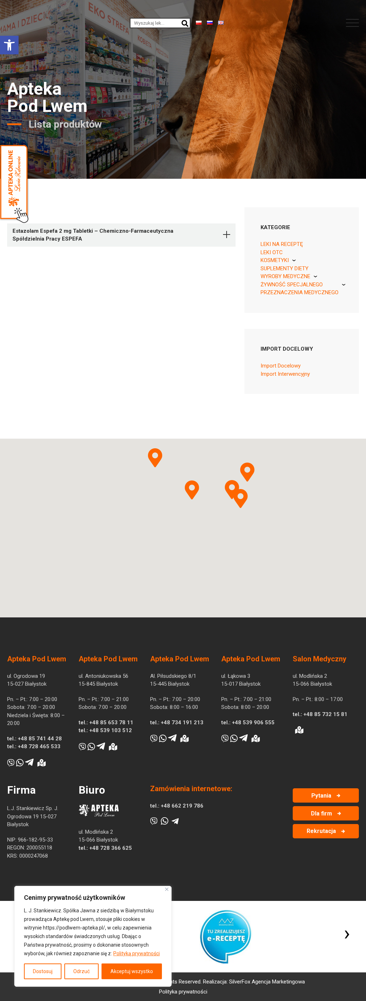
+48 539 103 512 (110, 730)
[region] (93, 936)
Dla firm (321, 813)
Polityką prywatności (136, 953)
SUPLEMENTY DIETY (284, 268)
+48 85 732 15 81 (325, 714)
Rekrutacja (321, 831)
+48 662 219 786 (182, 806)
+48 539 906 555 (253, 722)
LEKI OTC (272, 252)
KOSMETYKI (275, 260)
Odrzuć (81, 971)
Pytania (321, 795)
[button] (9, 45)
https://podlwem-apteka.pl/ (74, 928)
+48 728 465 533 (39, 746)
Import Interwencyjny (285, 374)
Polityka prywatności (183, 991)
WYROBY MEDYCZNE (285, 276)
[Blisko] (166, 889)
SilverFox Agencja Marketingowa (267, 981)
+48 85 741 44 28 (40, 738)
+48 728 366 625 (110, 848)
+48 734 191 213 (182, 722)
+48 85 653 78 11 (111, 722)
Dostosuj (43, 971)
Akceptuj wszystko (131, 971)
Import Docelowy (281, 366)
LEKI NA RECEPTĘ (282, 244)
